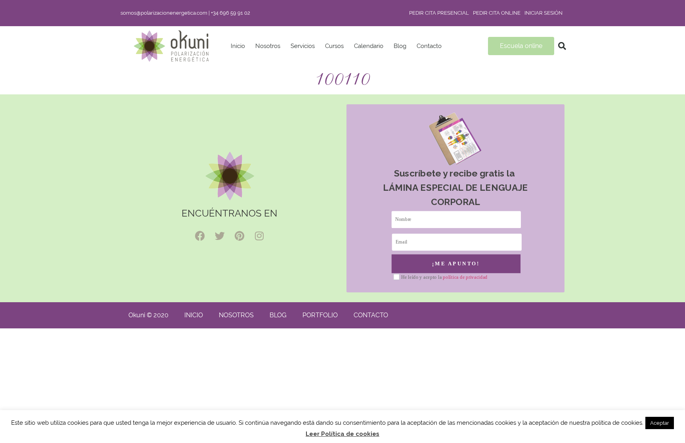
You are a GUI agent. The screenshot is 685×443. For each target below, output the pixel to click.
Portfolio (320, 315)
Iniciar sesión (543, 13)
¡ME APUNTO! (456, 263)
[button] (562, 46)
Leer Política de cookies (342, 433)
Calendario (368, 46)
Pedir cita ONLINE (496, 13)
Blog (400, 46)
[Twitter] (220, 236)
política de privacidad (465, 277)
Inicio (238, 46)
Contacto (429, 46)
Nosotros (267, 46)
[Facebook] (200, 236)
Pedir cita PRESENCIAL (439, 13)
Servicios (303, 46)
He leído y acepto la (444, 277)
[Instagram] (259, 236)
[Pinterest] (239, 236)
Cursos (334, 46)
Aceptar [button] (659, 423)
